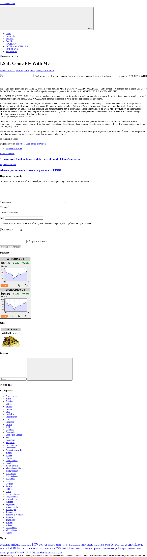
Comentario (6, 202)
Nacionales (11, 473)
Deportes (10, 429)
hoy (53, 548)
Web (2, 218)
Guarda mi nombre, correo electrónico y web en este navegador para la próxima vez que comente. (47, 223)
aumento (24, 545)
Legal (8, 463)
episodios (20, 144)
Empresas (10, 442)
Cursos (9, 424)
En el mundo (11, 445)
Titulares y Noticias (14, 514)
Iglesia (9, 458)
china (95, 545)
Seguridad (10, 504)
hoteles (9, 455)
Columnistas (11, 36)
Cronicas (10, 422)
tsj (11, 553)
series (33, 144)
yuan (60, 552)
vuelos (9, 533)
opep (8, 481)
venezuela (23, 552)
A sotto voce (11, 396)
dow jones (120, 545)
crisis (8, 419)
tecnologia (4, 553)
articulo (15, 544)
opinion (97, 548)
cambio (9, 409)
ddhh (8, 427)
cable (83, 545)
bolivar (43, 544)
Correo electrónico (9, 212)
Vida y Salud (12, 530)
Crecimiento (11, 416)
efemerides (3, 548)
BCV (35, 544)
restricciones (11, 499)
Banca (8, 404)
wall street (53, 553)
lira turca (73, 548)
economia (131, 544)
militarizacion (12, 471)
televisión (41, 144)
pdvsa (104, 548)
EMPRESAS (12, 49)
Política (9, 489)
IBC (58, 548)
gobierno (40, 548)
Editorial (9, 38)
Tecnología (11, 509)
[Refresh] (21, 230)
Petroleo (9, 486)
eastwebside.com (7, 3)
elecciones (10, 440)
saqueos (9, 502)
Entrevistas (11, 447)
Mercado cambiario (14, 468)
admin (32, 70)
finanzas (32, 548)
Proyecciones (12, 496)
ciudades (10, 414)
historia (9, 453)
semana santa (12, 507)
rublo (138, 548)
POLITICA (11, 44)
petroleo (110, 548)
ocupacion (10, 478)
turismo (9, 522)
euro (24, 548)
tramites (9, 517)
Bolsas (9, 406)
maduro (80, 548)
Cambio (9, 41)
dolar (114, 544)
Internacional (12, 460)
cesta (8, 411)
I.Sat (28, 144)
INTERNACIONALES (17, 46)
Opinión (9, 484)
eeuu (8, 437)
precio (8, 491)
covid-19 (101, 545)
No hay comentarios (45, 70)
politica (119, 548)
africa (8, 398)
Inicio (8, 33)
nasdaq (86, 548)
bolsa (58, 544)
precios (132, 548)
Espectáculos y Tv (14, 148)
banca (29, 545)
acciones (5, 544)
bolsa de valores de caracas (71, 545)
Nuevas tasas (12, 476)
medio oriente (12, 465)
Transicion (10, 520)
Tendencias (11, 512)
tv (13, 553)
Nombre (4, 207)
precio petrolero (13, 494)
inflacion (64, 548)
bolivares (51, 545)
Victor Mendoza (41, 552)
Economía (10, 432)
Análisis (9, 401)
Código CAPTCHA (36, 241)
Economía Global (14, 435)
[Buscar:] (13, 379)
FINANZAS (11, 51)
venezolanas (11, 527)
